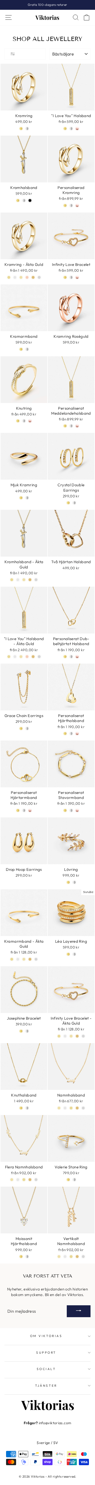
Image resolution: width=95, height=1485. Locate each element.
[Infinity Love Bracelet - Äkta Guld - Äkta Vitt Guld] (83, 1036)
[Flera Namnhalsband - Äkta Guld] (30, 1180)
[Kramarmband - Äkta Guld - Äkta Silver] (18, 959)
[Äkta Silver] (15, 657)
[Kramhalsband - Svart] (30, 200)
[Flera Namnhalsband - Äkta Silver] (18, 1180)
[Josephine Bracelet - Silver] (27, 1031)
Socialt (46, 1369)
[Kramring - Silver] (27, 129)
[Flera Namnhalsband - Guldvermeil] (24, 1180)
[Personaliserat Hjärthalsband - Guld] (65, 733)
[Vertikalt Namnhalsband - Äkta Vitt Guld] (83, 1257)
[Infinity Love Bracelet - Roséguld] (77, 277)
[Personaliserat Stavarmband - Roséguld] (77, 810)
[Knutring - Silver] (24, 421)
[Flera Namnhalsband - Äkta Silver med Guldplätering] (12, 1180)
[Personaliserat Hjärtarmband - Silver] (24, 810)
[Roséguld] (77, 129)
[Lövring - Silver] (74, 882)
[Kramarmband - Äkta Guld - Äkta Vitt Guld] (36, 959)
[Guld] (65, 129)
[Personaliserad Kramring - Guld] (65, 205)
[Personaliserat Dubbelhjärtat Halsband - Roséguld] (77, 657)
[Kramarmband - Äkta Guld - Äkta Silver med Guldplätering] (24, 959)
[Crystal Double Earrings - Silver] (74, 503)
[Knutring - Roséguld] (30, 421)
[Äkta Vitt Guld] (39, 657)
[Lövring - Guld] (68, 882)
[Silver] (71, 129)
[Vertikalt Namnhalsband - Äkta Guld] (77, 1257)
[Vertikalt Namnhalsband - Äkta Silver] (65, 1257)
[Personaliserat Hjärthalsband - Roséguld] (77, 733)
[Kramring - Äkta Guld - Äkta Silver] (15, 277)
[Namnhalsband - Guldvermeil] (71, 1108)
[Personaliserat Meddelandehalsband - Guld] (65, 426)
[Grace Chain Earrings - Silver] (27, 728)
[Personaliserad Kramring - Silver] (71, 205)
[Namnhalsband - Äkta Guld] (77, 1108)
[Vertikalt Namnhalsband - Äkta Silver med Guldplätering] (59, 1257)
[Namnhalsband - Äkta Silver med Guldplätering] (59, 1108)
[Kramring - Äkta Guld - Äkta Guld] (33, 277)
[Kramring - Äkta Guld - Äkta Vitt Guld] (39, 277)
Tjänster (46, 1385)
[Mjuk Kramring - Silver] (27, 498)
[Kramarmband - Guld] (21, 349)
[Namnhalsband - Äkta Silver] (65, 1108)
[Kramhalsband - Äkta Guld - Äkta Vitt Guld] (36, 580)
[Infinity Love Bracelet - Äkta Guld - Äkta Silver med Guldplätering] (71, 1036)
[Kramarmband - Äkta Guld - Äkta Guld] (30, 959)
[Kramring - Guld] (21, 129)
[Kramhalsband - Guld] (18, 200)
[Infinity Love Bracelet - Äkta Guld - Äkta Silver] (65, 1036)
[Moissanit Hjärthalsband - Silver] (27, 1257)
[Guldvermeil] (9, 657)
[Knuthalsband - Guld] (21, 1108)
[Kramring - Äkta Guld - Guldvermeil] (9, 277)
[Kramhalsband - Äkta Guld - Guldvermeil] (12, 580)
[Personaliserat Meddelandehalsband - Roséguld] (77, 426)
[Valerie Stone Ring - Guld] (68, 1180)
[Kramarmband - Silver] (27, 349)
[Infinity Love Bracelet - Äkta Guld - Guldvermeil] (59, 1036)
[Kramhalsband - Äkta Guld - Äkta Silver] (18, 580)
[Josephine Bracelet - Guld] (21, 1031)
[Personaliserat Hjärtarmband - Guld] (18, 810)
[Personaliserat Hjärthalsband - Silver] (71, 733)
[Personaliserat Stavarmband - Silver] (71, 810)
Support (46, 1352)
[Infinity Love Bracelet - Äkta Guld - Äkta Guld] (77, 1036)
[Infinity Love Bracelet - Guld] (65, 277)
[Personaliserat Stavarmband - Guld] (65, 810)
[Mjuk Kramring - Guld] (21, 498)
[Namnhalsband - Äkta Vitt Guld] (83, 1108)
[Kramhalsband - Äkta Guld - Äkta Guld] (30, 580)
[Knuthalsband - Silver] (27, 1108)
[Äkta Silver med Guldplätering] (21, 657)
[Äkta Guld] (33, 657)
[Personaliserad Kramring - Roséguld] (77, 205)
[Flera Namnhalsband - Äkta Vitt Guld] (36, 1180)
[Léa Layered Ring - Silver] (74, 954)
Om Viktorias (46, 1336)
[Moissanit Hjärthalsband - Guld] (21, 1257)
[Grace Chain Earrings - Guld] (21, 728)
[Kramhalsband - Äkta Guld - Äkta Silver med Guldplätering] (24, 580)
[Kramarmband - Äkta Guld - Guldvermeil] (12, 959)
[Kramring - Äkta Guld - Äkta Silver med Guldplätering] (21, 277)
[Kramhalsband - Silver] (24, 200)
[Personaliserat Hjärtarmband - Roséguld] (30, 810)
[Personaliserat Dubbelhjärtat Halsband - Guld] (65, 657)
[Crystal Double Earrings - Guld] (68, 503)
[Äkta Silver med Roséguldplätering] (27, 657)
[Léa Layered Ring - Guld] (68, 954)
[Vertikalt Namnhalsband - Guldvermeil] (71, 1257)
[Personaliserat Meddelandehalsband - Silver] (71, 426)
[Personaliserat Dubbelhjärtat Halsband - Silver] (71, 657)
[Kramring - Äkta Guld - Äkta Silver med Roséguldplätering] (27, 277)
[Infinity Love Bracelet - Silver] (71, 277)
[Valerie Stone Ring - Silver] (74, 1180)
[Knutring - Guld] (18, 421)
